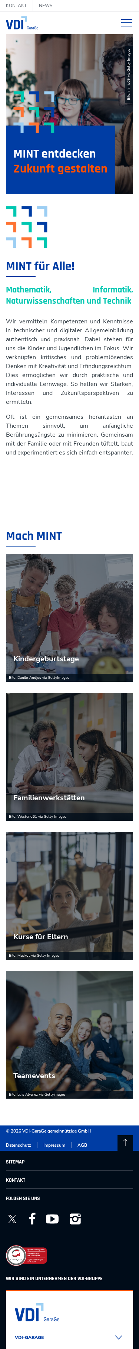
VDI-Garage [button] (29, 1337)
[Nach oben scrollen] (125, 1143)
